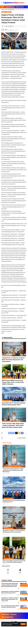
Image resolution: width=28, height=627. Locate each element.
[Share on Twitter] (6, 26)
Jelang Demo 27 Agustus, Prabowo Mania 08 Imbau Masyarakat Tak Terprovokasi (13, 359)
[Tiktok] (20, 572)
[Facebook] (12, 622)
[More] (13, 26)
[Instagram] (8, 572)
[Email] (9, 26)
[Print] (11, 26)
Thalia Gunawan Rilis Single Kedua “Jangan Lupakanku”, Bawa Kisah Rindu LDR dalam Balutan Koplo (13, 425)
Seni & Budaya (17, 421)
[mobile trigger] (2, 2)
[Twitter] (14, 622)
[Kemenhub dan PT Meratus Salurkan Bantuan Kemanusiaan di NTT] (14, 394)
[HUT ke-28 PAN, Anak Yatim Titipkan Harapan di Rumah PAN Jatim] (23, 607)
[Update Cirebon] (14, 2)
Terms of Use (9, 624)
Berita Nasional (6, 12)
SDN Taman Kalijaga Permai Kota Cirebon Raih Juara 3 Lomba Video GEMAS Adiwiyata (13, 382)
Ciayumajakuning (7, 378)
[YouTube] (16, 622)
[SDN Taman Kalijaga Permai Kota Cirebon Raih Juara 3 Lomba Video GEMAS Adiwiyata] (14, 371)
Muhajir (6, 29)
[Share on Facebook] (4, 26)
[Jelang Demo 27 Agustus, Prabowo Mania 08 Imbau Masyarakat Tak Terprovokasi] (14, 349)
